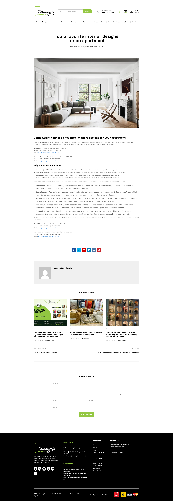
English (134, 22)
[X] (39, 468)
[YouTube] (52, 468)
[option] (50, 320)
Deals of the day (98, 463)
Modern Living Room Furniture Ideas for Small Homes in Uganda (86, 333)
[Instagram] (48, 468)
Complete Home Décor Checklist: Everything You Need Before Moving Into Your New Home (121, 334)
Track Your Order (114, 22)
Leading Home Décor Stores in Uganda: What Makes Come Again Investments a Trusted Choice (48, 334)
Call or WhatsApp (106, 10)
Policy (95, 447)
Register (136, 12)
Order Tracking (97, 471)
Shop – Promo (97, 465)
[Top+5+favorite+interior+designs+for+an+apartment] (79, 250)
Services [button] (74, 22)
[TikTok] (35, 468)
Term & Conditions (98, 452)
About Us (96, 445)
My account (98, 22)
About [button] (85, 22)
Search (87, 11)
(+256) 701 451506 (73, 452)
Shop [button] (62, 22)
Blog (102, 46)
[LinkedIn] (35, 473)
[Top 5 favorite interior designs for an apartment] (74, 250)
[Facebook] (44, 468)
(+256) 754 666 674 (74, 473)
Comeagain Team (91, 46)
